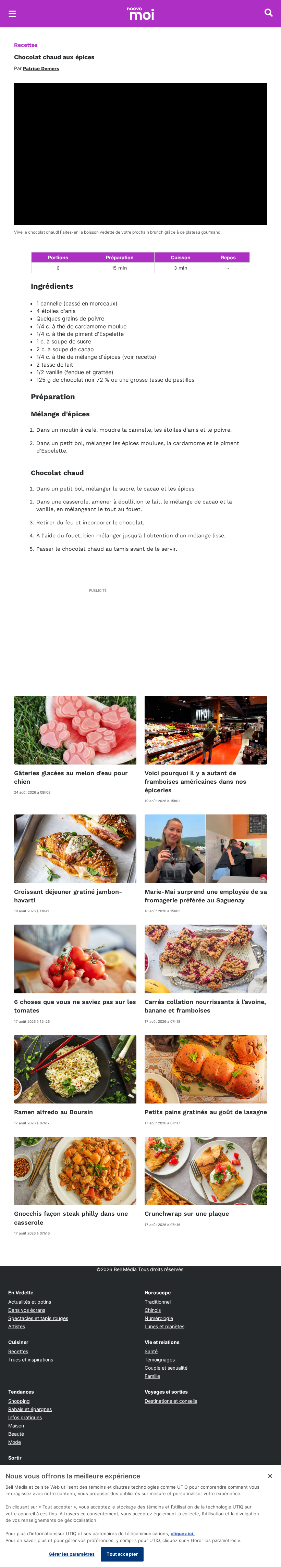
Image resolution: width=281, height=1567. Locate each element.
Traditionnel (158, 1302)
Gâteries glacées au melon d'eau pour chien (71, 777)
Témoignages (160, 1359)
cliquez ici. (183, 1533)
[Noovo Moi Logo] (140, 14)
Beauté (16, 1434)
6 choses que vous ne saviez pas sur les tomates (75, 1006)
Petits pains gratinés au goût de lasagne (206, 1111)
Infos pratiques (25, 1417)
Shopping (19, 1401)
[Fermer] (270, 1476)
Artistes (16, 1326)
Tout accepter (122, 1554)
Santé (151, 1351)
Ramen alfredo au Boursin (53, 1111)
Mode (14, 1442)
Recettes (26, 45)
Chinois (153, 1310)
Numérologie (159, 1318)
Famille (152, 1376)
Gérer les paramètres (72, 1554)
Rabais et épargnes (30, 1409)
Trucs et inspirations (30, 1359)
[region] (140, 1516)
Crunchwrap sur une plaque (187, 1213)
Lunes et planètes (164, 1326)
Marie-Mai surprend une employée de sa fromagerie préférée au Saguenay (206, 896)
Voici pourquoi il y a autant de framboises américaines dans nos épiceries (195, 781)
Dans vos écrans (26, 1310)
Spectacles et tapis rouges (38, 1318)
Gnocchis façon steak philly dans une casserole (71, 1218)
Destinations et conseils (171, 1401)
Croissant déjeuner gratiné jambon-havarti (68, 896)
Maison (16, 1425)
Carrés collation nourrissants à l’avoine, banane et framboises (205, 1006)
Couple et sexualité (166, 1368)
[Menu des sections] (12, 14)
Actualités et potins (29, 1302)
